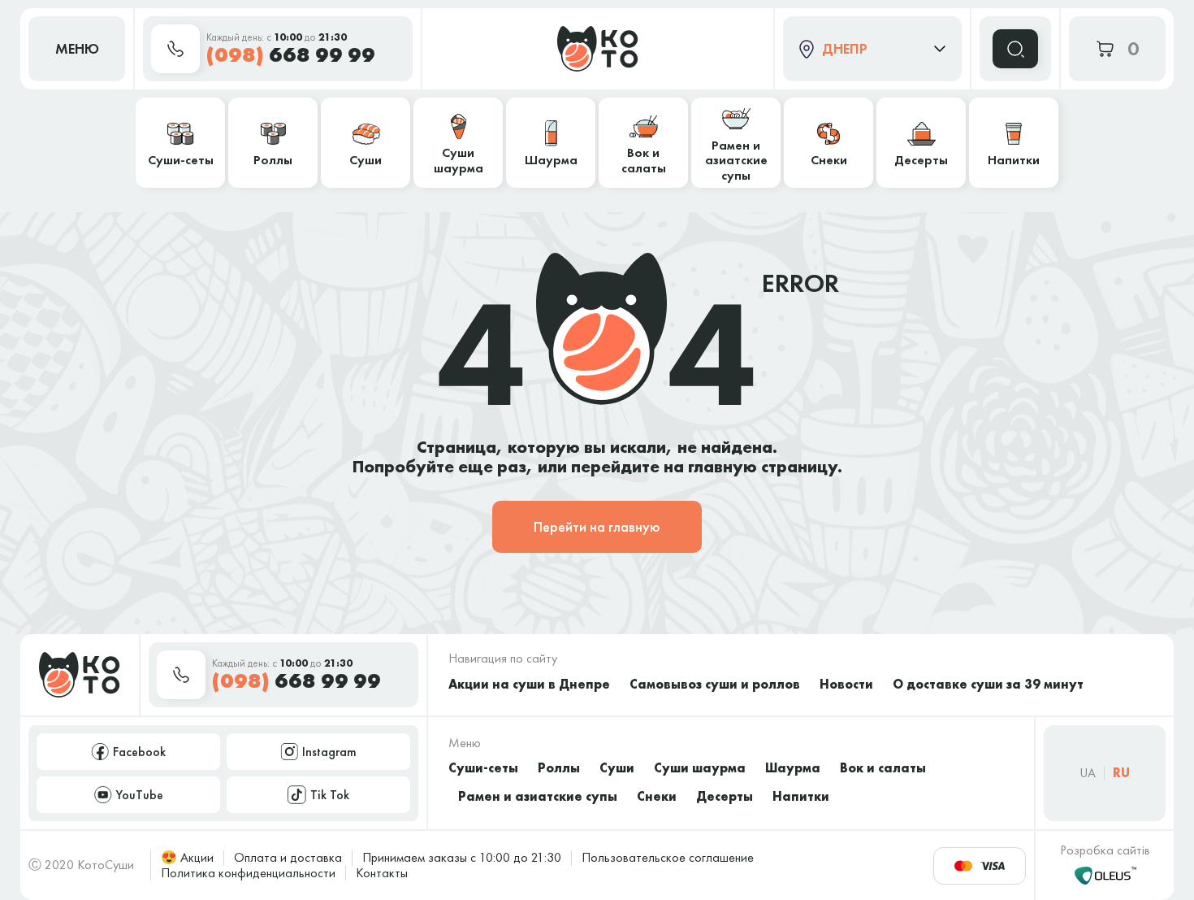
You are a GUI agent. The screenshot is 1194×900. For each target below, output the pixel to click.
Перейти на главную (597, 526)
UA (1087, 772)
